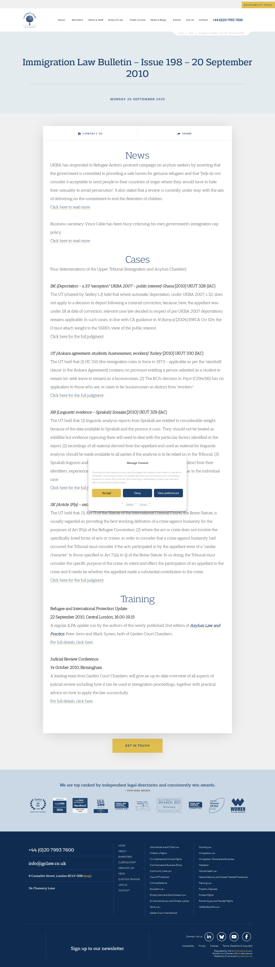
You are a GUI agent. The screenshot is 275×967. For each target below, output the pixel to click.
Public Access (138, 19)
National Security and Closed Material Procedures (223, 877)
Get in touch (137, 745)
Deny (137, 493)
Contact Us (92, 133)
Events (177, 19)
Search (248, 20)
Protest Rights (206, 895)
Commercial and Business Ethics (166, 865)
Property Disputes (208, 889)
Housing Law (205, 847)
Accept (106, 493)
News (121, 873)
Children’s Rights (158, 853)
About (61, 19)
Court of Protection (159, 877)
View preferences (168, 493)
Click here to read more (70, 207)
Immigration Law (207, 853)
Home (121, 845)
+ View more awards (137, 790)
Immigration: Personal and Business (216, 859)
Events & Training (129, 879)
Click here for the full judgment (76, 336)
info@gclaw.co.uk (47, 863)
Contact (203, 19)
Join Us (190, 19)
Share (186, 133)
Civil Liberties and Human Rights (166, 859)
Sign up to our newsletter (97, 948)
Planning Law (205, 883)
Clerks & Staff (95, 19)
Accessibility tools (258, 5)
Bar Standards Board (242, 950)
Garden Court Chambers (29, 20)
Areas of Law (115, 19)
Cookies (129, 504)
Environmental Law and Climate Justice (169, 901)
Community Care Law (161, 871)
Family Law (155, 906)
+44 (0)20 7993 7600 (228, 20)
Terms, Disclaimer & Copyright (238, 945)
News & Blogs (158, 19)
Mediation (204, 865)
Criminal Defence (158, 883)
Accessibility (188, 945)
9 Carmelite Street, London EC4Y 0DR (60, 876)
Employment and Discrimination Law (168, 895)
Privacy (143, 504)
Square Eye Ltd (244, 956)
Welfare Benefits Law (209, 906)
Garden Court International (163, 912)
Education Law (157, 889)
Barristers (77, 19)
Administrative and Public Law (164, 847)
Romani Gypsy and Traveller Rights (216, 901)
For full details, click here (71, 642)
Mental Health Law (208, 871)
